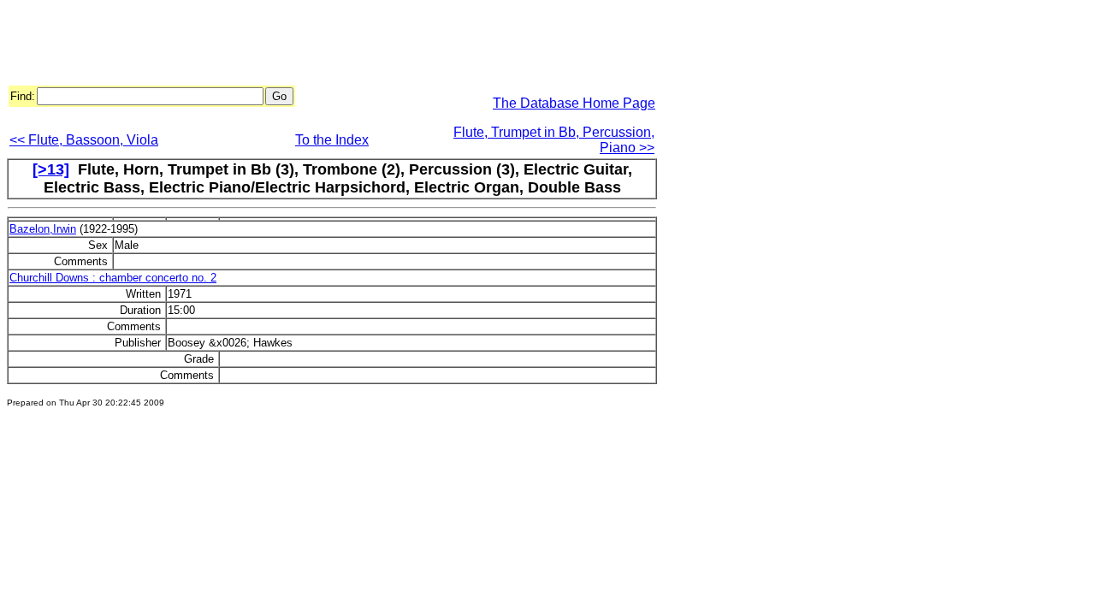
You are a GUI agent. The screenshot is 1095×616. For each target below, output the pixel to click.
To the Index (332, 140)
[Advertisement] (318, 45)
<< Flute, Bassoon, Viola (83, 140)
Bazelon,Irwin (42, 228)
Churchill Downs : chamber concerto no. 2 (112, 277)
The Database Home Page (574, 103)
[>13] (51, 169)
